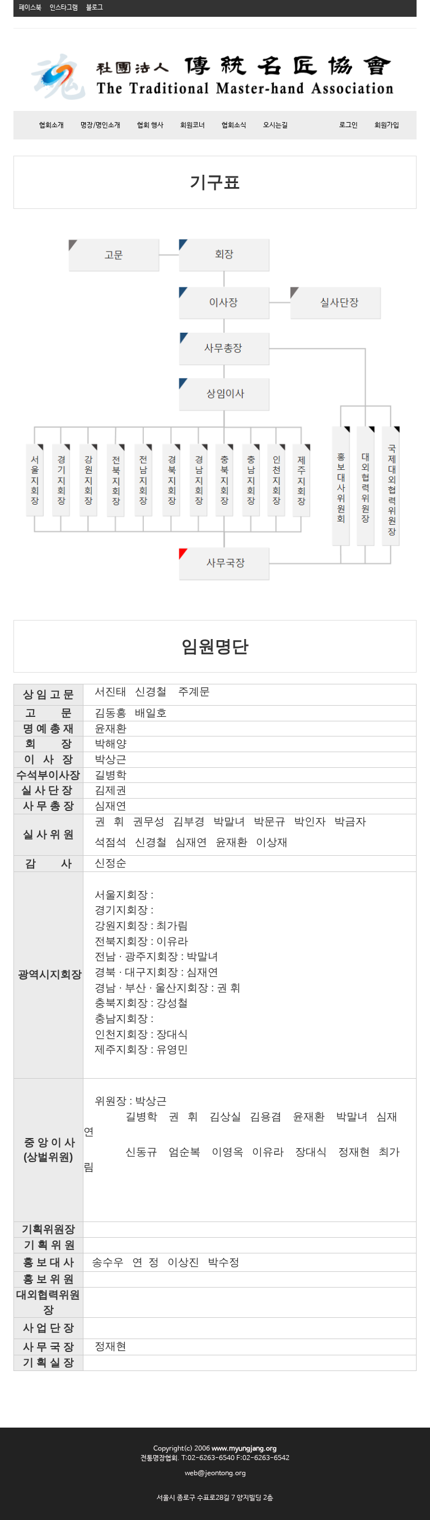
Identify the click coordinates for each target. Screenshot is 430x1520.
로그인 (348, 125)
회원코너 (192, 125)
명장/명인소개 (100, 125)
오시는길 (275, 125)
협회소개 (51, 125)
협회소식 (234, 125)
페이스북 (30, 7)
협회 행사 (150, 125)
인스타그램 (64, 7)
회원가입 (387, 125)
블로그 (94, 7)
